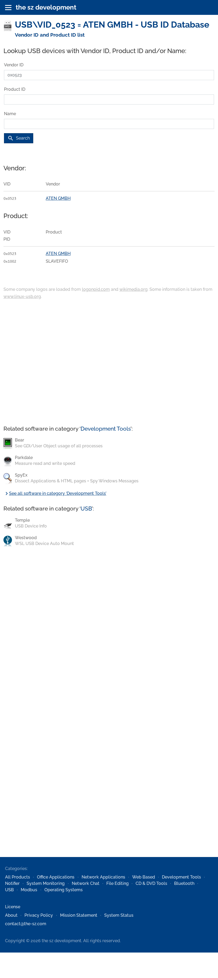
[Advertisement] (109, 363)
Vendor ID (13, 64)
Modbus (29, 889)
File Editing (117, 883)
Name (10, 113)
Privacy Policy (38, 915)
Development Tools (106, 428)
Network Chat (85, 883)
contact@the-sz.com (25, 923)
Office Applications (55, 877)
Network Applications (103, 877)
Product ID (14, 89)
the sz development (46, 7)
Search (18, 138)
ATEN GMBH (58, 198)
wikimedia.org (133, 289)
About (11, 915)
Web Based (143, 877)
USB (86, 508)
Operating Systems (63, 889)
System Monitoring (46, 883)
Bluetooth (184, 883)
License (12, 906)
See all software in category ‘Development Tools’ (54, 493)
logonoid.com (96, 289)
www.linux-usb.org (22, 296)
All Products (17, 877)
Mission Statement (78, 915)
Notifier (12, 883)
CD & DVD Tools (151, 883)
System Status (118, 915)
